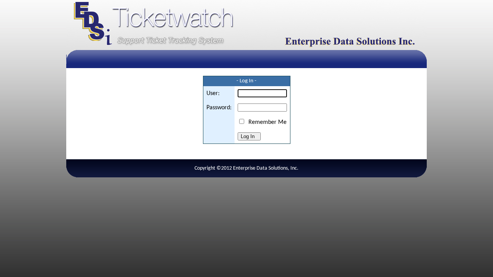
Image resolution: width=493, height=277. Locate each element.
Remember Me (266, 122)
